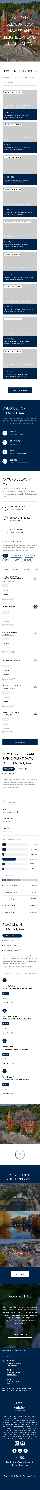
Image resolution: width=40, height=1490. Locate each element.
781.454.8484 (12, 1365)
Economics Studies (10, 660)
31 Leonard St (8, 635)
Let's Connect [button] (20, 1334)
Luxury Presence (20, 1465)
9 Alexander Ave (8, 688)
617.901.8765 (12, 1375)
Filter (10, 83)
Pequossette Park (9, 712)
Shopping (30, 556)
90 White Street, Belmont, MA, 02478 (15, 1049)
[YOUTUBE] (25, 1451)
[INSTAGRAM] (20, 1451)
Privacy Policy (29, 1476)
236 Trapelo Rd (8, 581)
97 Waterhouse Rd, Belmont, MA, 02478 (16, 1079)
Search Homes (20, 390)
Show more (20, 742)
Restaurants (17, 556)
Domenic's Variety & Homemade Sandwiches (11, 578)
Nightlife (28, 560)
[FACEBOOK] (14, 1451)
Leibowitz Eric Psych (10, 686)
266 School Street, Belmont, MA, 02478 (16, 1019)
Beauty (17, 560)
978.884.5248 (12, 1384)
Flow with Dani (8, 607)
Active (7, 560)
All (6, 556)
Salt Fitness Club (9, 632)
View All (20, 1274)
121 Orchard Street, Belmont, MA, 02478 (17, 988)
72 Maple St (7, 715)
